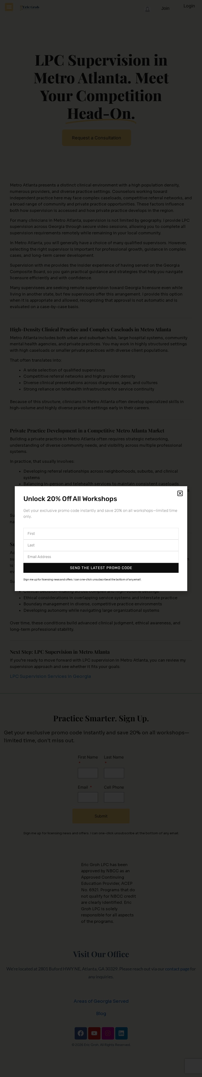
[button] (180, 493)
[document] (101, 538)
